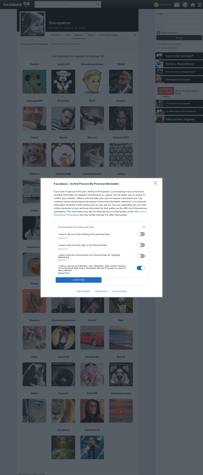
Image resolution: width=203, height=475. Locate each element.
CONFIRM (79, 280)
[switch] (141, 234)
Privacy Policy (119, 291)
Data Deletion (83, 291)
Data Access (101, 291)
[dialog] (101, 237)
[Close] (156, 184)
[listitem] (101, 227)
